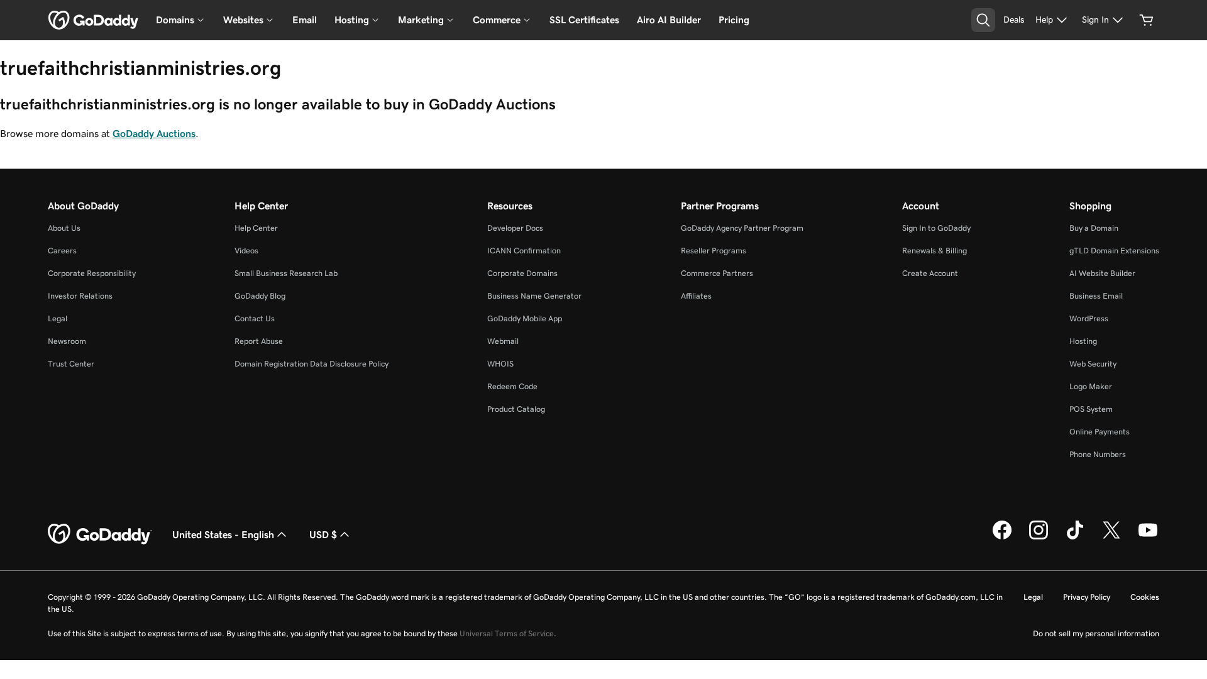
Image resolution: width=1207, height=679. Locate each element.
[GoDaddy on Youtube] (1148, 538)
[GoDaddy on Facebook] (1002, 538)
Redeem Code (512, 386)
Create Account (930, 273)
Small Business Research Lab (286, 273)
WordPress (1088, 318)
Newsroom (67, 341)
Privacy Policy (1086, 597)
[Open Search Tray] (983, 20)
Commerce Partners (717, 273)
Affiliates (696, 296)
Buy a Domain (1093, 228)
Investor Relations (80, 296)
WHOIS (500, 364)
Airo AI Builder (669, 20)
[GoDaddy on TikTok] (1075, 538)
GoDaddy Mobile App (524, 318)
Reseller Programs (713, 250)
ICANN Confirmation (524, 250)
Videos (246, 250)
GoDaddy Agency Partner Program (742, 228)
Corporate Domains (522, 273)
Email (304, 20)
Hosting (1083, 341)
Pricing (734, 20)
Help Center (256, 228)
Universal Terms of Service (507, 633)
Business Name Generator (534, 296)
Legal (57, 318)
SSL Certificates (584, 20)
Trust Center (71, 364)
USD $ (323, 534)
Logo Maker (1090, 386)
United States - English (223, 534)
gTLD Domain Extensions (1114, 250)
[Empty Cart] (1146, 20)
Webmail (503, 341)
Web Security (1092, 364)
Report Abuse (258, 341)
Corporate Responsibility (92, 273)
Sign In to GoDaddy (936, 228)
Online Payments (1099, 432)
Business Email (1096, 296)
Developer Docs (515, 228)
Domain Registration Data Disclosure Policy (311, 364)
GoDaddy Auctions (154, 133)
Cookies (1144, 597)
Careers (62, 250)
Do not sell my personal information (1096, 633)
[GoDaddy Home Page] (100, 534)
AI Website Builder (1102, 273)
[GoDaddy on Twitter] (1111, 538)
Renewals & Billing (934, 250)
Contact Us (254, 318)
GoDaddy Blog (259, 296)
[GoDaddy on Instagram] (1038, 538)
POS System (1091, 409)
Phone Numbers (1097, 454)
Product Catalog (516, 409)
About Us (64, 228)
